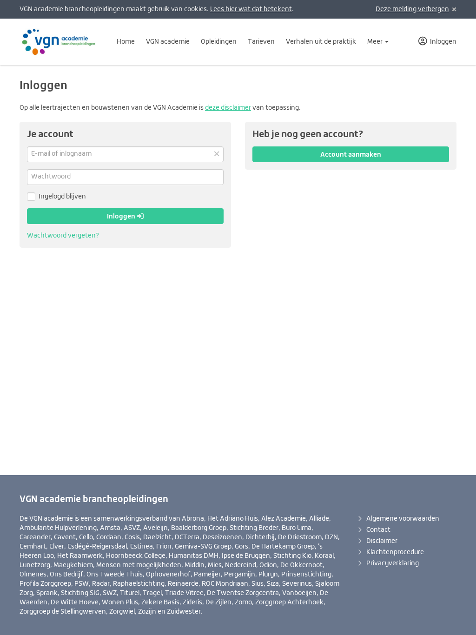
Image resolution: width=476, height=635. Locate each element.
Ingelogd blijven (62, 196)
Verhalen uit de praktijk (321, 42)
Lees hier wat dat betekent (251, 9)
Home (126, 42)
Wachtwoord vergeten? (63, 235)
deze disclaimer (228, 108)
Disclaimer (381, 541)
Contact (378, 530)
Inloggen (122, 216)
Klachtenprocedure (395, 552)
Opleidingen (219, 42)
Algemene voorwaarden (402, 519)
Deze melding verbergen (412, 9)
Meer (375, 42)
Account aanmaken (350, 154)
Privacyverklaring (392, 563)
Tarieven (261, 42)
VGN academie (168, 42)
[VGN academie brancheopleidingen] (61, 42)
